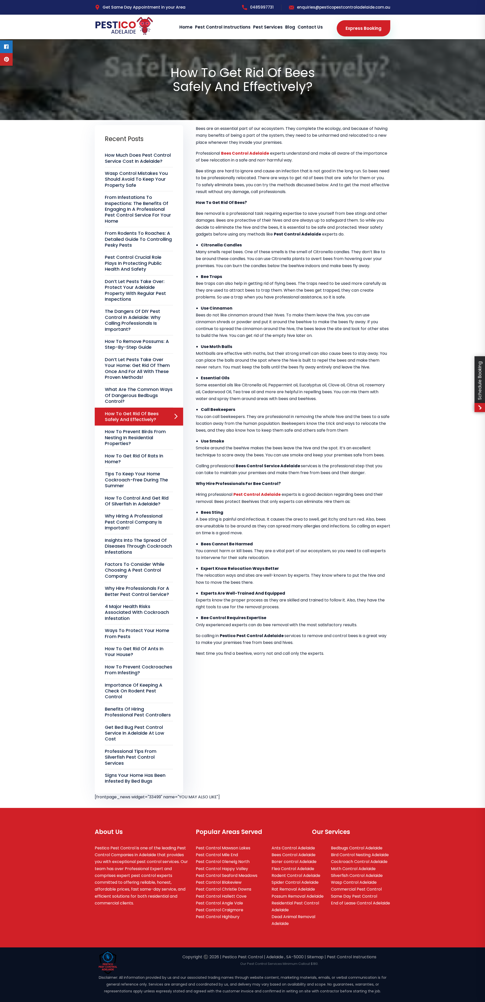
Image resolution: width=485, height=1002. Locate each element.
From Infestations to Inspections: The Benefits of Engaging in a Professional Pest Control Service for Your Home (138, 209)
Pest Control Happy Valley (222, 869)
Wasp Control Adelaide (354, 882)
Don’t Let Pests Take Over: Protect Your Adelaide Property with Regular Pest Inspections (135, 290)
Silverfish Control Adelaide (357, 875)
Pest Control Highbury (217, 917)
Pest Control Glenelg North (223, 862)
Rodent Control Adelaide (296, 875)
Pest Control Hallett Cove (221, 896)
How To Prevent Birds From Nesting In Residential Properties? (135, 437)
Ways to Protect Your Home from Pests (137, 633)
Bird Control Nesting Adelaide (360, 855)
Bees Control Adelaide (294, 855)
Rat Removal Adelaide (293, 889)
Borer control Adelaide (294, 862)
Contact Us (310, 27)
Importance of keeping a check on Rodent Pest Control (133, 691)
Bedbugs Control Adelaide (356, 848)
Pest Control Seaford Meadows (226, 875)
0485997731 (262, 7)
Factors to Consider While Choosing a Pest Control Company (134, 570)
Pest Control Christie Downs (223, 889)
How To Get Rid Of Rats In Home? (134, 459)
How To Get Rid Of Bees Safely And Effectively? (132, 416)
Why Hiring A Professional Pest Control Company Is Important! (133, 522)
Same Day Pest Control (354, 896)
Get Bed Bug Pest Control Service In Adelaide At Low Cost (134, 733)
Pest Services (268, 27)
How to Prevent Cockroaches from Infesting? (138, 670)
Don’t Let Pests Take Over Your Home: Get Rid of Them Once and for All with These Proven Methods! (137, 368)
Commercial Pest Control (356, 889)
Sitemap (315, 957)
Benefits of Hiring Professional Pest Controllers (138, 712)
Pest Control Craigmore (219, 910)
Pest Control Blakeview (218, 882)
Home (185, 27)
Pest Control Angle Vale (219, 903)
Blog (290, 27)
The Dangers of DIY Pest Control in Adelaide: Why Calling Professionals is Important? (132, 320)
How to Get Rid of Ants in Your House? (134, 651)
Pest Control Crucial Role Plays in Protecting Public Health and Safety (133, 263)
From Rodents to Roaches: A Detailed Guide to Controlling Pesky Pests (138, 239)
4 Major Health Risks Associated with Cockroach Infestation (137, 612)
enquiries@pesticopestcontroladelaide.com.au (343, 7)
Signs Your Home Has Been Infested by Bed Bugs (135, 778)
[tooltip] (6, 46)
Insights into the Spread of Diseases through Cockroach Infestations (138, 546)
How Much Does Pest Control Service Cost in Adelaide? (138, 158)
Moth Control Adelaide (353, 869)
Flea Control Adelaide (293, 869)
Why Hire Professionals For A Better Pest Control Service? (137, 591)
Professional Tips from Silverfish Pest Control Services (130, 757)
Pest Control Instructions (223, 27)
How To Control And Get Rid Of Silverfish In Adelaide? (136, 501)
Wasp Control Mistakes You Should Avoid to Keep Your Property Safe (136, 179)
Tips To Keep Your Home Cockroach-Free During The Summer (136, 480)
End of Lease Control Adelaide (360, 903)
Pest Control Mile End (217, 855)
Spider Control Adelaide (295, 882)
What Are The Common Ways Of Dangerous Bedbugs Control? (139, 395)
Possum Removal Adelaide (298, 896)
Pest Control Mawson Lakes (223, 848)
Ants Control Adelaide (293, 848)
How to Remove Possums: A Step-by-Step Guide (137, 344)
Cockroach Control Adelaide (359, 862)
